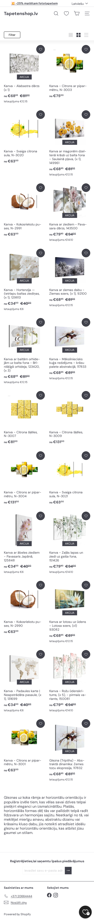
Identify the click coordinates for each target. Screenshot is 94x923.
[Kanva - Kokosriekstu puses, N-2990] (24, 608)
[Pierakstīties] (68, 870)
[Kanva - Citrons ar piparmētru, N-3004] (24, 478)
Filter (12, 35)
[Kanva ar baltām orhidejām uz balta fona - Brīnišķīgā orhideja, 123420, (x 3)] (24, 351)
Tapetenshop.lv (21, 13)
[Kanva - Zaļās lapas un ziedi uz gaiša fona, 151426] (69, 542)
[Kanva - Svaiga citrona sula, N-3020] (24, 137)
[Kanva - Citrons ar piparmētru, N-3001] (24, 746)
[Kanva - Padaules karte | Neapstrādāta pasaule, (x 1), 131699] (24, 681)
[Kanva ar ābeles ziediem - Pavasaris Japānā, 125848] (24, 542)
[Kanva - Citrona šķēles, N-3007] (24, 418)
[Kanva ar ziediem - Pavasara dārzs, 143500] (69, 212)
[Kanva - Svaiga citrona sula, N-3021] (69, 478)
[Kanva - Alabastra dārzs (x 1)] (24, 74)
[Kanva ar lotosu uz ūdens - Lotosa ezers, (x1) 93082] (69, 612)
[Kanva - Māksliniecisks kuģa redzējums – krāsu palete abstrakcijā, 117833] (69, 349)
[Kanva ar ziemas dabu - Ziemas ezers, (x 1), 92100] (69, 277)
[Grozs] (76, 13)
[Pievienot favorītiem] (40, 49)
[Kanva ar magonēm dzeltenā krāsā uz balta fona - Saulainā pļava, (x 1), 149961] (69, 143)
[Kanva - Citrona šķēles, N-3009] (69, 418)
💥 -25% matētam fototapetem (34, 3)
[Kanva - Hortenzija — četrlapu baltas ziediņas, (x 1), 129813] (24, 279)
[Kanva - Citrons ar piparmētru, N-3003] (69, 72)
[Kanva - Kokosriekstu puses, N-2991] (24, 210)
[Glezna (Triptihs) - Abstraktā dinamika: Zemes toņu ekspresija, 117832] (69, 750)
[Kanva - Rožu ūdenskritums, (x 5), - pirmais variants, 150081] (69, 681)
